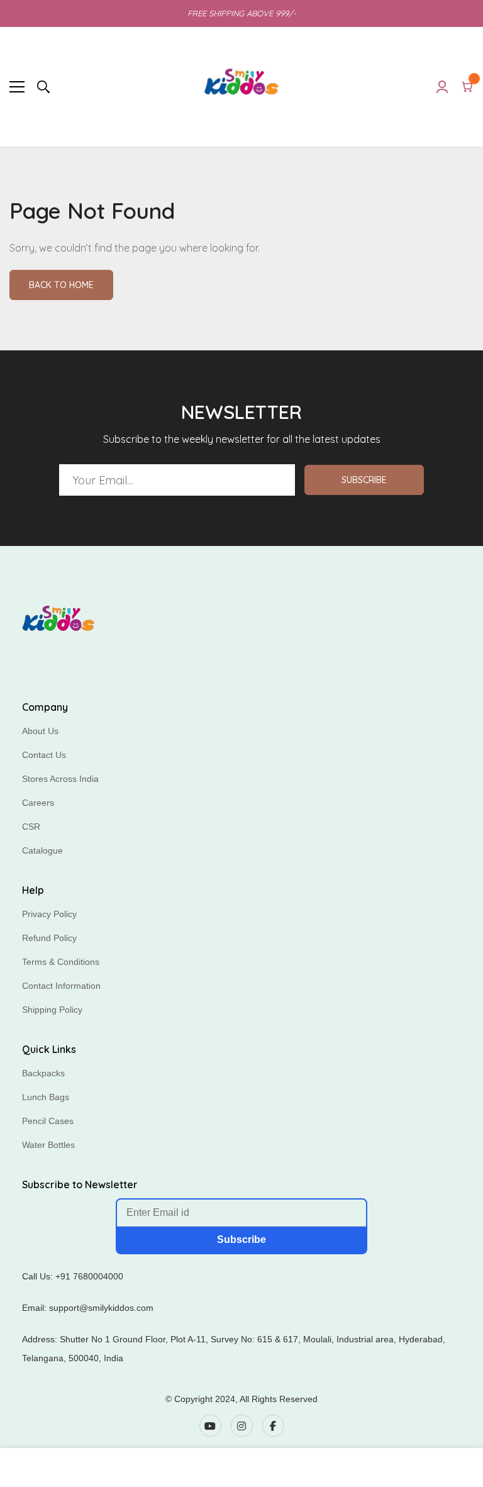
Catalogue (42, 850)
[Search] (43, 87)
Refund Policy (49, 938)
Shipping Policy (52, 1010)
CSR (31, 826)
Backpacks (43, 1073)
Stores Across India (60, 779)
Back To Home (61, 285)
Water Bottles (48, 1145)
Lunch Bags (45, 1097)
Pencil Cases (48, 1121)
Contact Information (61, 986)
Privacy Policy (49, 914)
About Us (40, 731)
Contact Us (44, 755)
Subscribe (364, 480)
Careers (38, 803)
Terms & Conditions (60, 962)
